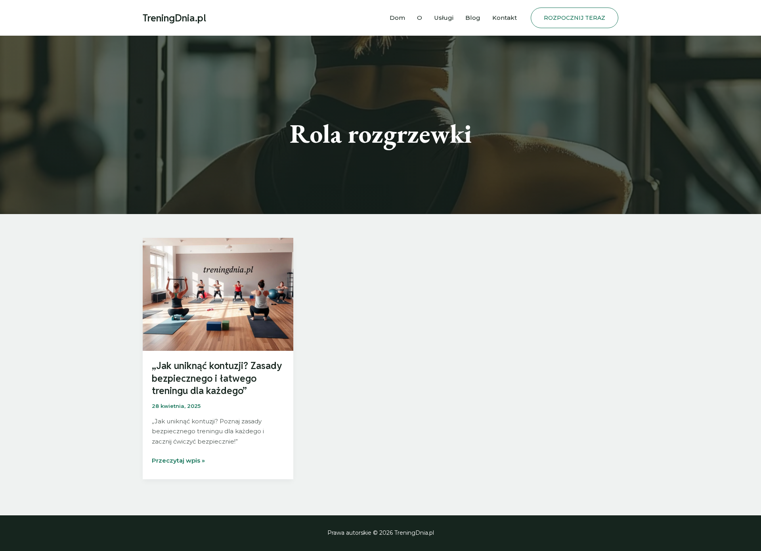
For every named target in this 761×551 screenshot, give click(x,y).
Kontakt (504, 18)
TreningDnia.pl (174, 17)
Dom (397, 18)
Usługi (443, 18)
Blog (472, 18)
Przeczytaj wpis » (178, 461)
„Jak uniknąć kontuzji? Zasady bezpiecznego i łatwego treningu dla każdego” (217, 378)
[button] (574, 18)
